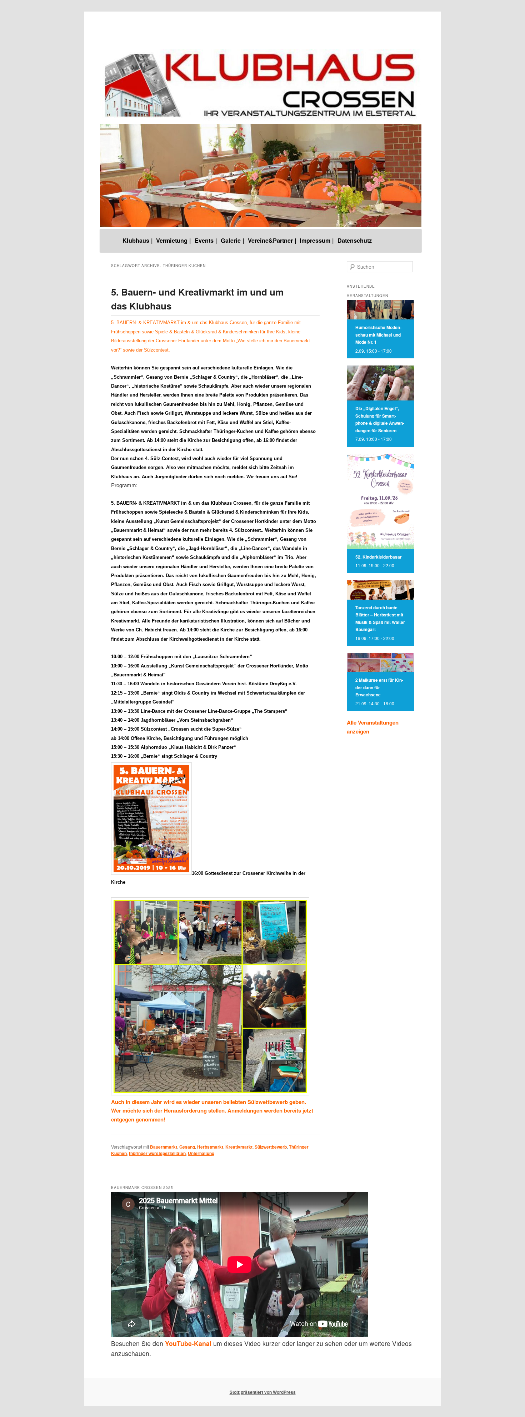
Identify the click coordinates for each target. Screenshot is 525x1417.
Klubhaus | (137, 240)
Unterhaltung (201, 1153)
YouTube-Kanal (188, 1343)
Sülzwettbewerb (271, 1147)
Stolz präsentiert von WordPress (263, 1392)
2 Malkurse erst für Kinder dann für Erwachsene (379, 687)
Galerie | (232, 240)
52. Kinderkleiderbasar (378, 557)
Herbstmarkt (210, 1147)
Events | (206, 240)
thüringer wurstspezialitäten (157, 1153)
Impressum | (317, 240)
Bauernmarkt (163, 1147)
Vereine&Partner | (272, 240)
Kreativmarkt (238, 1147)
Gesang (187, 1147)
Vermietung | (173, 240)
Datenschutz (355, 240)
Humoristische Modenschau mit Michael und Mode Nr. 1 (378, 334)
